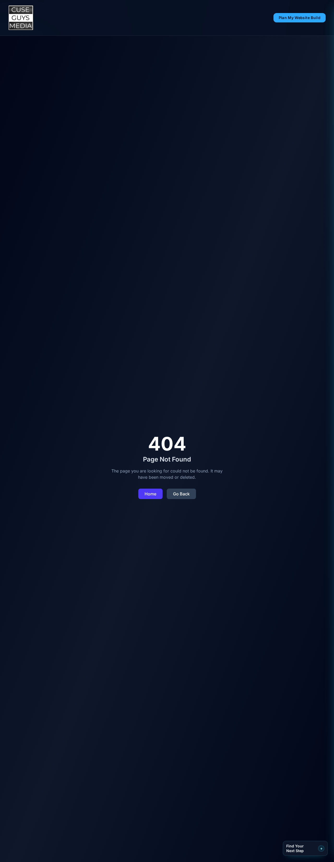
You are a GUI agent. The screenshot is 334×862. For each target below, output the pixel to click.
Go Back (181, 493)
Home (150, 493)
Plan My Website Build (299, 17)
